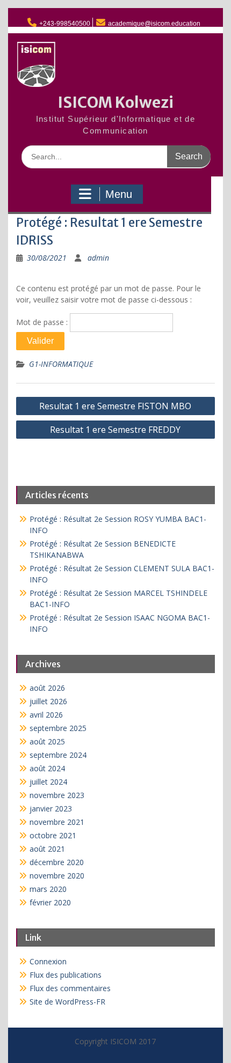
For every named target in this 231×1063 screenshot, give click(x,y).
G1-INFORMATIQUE (61, 364)
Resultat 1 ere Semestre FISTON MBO (115, 406)
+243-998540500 (64, 23)
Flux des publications (66, 975)
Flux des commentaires (70, 988)
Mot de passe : (43, 322)
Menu (118, 194)
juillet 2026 (48, 701)
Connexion (48, 961)
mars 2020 (48, 889)
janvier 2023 (51, 808)
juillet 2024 (48, 782)
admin (98, 258)
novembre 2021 (57, 822)
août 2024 (47, 768)
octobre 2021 (53, 835)
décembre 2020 (57, 862)
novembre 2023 (57, 795)
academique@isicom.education (154, 23)
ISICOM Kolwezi (115, 102)
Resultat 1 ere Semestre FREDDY (115, 429)
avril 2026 (46, 715)
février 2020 (50, 902)
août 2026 (47, 688)
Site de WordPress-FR (67, 1001)
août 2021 (47, 849)
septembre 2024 (58, 755)
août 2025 (47, 741)
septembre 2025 (58, 728)
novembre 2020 (57, 875)
